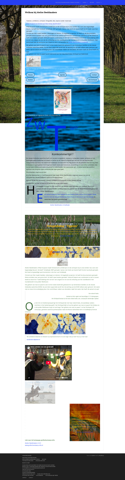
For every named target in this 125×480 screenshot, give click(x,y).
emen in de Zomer (65, 252)
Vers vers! (92, 2)
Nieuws (30, 75)
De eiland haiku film (40, 460)
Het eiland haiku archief (28, 475)
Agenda (84, 2)
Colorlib (93, 455)
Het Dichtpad (93, 80)
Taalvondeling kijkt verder (51, 475)
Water (48, 122)
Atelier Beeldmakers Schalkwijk (78, 42)
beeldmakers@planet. (67, 236)
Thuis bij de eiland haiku (27, 460)
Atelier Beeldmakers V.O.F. (33, 443)
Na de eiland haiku (26, 471)
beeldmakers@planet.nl (33, 339)
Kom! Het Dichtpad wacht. (28, 469)
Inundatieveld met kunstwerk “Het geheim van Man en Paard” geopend (38, 465)
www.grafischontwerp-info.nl (34, 445)
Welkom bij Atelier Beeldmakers (29, 457)
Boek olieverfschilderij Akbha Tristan (31, 459)
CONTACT (98, 2)
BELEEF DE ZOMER (26, 462)
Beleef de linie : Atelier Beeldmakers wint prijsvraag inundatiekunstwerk (38, 466)
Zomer (36, 118)
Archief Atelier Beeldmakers (28, 472)
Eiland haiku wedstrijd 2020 (43, 474)
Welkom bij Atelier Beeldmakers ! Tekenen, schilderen (67, 2)
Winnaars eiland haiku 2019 (28, 474)
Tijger (74, 127)
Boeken (30, 80)
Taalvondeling (39, 475)
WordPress (101, 455)
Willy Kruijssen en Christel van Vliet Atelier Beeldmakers (43, 24)
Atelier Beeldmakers (68, 115)
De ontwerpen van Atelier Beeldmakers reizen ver (33, 468)
